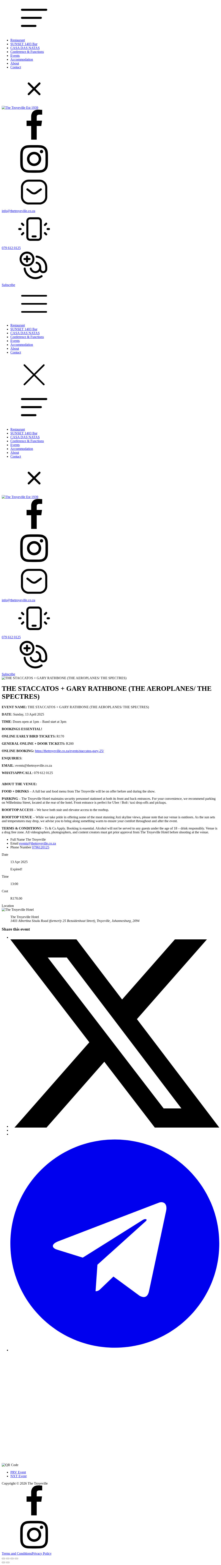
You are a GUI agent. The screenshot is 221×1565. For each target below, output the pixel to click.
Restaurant (17, 40)
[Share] (12, 1558)
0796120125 (40, 847)
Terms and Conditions (17, 1553)
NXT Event (18, 1476)
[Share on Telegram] (114, 1350)
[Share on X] (114, 1126)
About (14, 63)
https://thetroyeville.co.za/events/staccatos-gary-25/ (69, 751)
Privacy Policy (42, 1553)
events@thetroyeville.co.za (37, 843)
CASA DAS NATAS (25, 48)
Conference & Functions (27, 52)
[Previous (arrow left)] (3, 1562)
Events (15, 55)
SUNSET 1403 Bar (23, 44)
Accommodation (21, 59)
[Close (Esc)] (16, 1558)
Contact (15, 67)
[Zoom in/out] (3, 1558)
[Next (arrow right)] (7, 1562)
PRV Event (18, 1472)
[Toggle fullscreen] (7, 1558)
